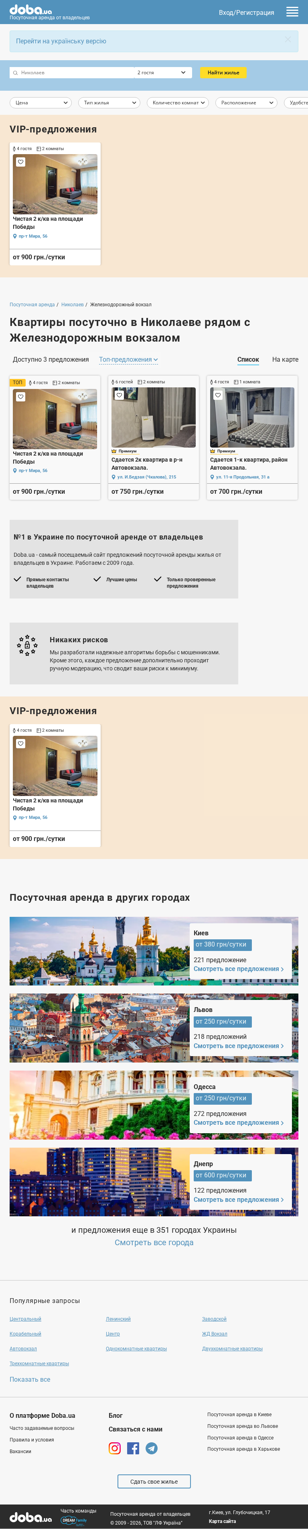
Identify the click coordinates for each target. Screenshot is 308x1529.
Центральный (25, 1319)
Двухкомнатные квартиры (232, 1349)
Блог (116, 1415)
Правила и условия (32, 1440)
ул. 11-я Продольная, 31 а (243, 477)
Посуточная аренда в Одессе (240, 1438)
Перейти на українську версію (61, 41)
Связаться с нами (135, 1429)
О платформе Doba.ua (42, 1415)
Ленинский (118, 1319)
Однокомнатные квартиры (136, 1349)
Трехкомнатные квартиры (39, 1363)
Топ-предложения (126, 359)
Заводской (214, 1319)
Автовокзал (23, 1349)
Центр (113, 1334)
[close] (288, 39)
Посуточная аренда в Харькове (243, 1449)
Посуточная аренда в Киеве (239, 1414)
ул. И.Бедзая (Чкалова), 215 (147, 477)
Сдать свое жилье (154, 1481)
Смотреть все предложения (236, 969)
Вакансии (20, 1451)
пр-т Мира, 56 (33, 236)
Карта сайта (222, 1521)
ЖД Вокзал (214, 1334)
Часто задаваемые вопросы (42, 1428)
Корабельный (25, 1334)
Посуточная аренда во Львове (242, 1426)
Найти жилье (223, 72)
